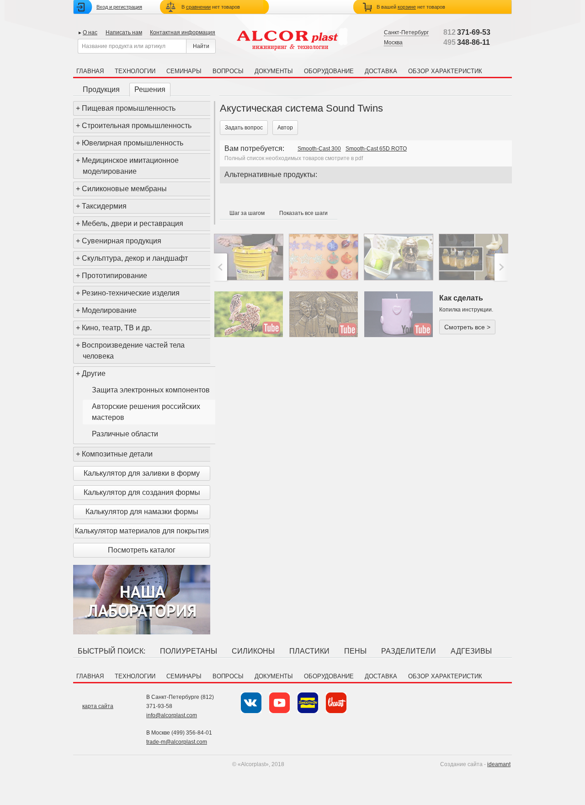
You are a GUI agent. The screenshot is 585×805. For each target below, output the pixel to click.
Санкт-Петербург (406, 32)
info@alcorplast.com (171, 715)
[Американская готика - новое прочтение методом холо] (323, 314)
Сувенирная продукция (121, 241)
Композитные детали (117, 454)
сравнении (198, 7)
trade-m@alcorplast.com (176, 742)
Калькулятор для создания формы (142, 492)
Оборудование (329, 71)
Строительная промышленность (136, 125)
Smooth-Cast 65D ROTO (376, 148)
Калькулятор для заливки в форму (142, 473)
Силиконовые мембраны (124, 189)
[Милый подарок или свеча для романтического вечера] (398, 314)
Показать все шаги (303, 213)
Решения (149, 89)
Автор (285, 127)
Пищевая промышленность (129, 108)
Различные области (125, 434)
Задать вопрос (244, 127)
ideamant (499, 764)
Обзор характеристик (445, 71)
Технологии (135, 71)
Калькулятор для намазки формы (141, 511)
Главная (90, 71)
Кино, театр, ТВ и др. (117, 328)
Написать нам (124, 32)
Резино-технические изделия (131, 293)
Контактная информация (182, 32)
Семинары (184, 71)
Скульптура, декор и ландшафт (135, 258)
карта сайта (97, 706)
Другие (94, 373)
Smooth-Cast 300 (319, 148)
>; (500, 267)
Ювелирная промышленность (132, 143)
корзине (407, 7)
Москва (393, 42)
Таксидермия (104, 206)
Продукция (101, 89)
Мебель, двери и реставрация (132, 223)
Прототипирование (114, 275)
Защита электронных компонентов (151, 390)
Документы (274, 71)
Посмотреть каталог (142, 550)
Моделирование (109, 310)
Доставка (381, 71)
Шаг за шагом (247, 213)
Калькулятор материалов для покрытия (142, 531)
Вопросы (228, 71)
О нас (90, 32)
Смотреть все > (467, 327)
